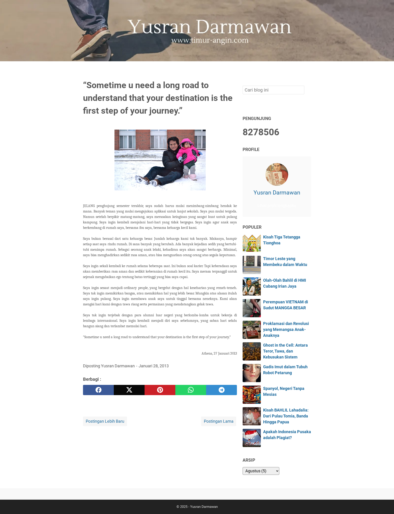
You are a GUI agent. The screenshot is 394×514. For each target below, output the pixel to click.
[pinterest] (160, 390)
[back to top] (384, 503)
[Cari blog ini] (308, 69)
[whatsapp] (190, 390)
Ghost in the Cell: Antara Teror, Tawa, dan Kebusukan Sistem (285, 351)
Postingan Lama (218, 421)
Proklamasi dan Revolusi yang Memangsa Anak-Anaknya (286, 329)
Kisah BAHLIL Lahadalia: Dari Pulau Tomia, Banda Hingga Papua (285, 416)
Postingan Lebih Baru (105, 421)
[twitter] (129, 390)
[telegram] (221, 390)
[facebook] (98, 390)
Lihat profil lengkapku (276, 205)
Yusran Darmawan (277, 192)
